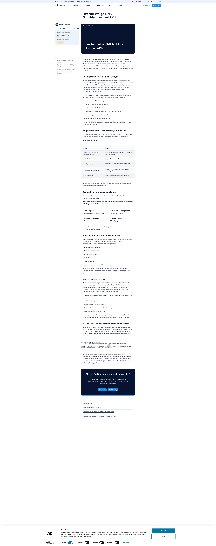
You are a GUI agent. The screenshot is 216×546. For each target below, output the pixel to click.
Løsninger (75, 5)
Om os (120, 5)
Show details (126, 542)
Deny (163, 536)
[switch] (87, 542)
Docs (110, 5)
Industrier (87, 5)
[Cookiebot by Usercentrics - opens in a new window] (49, 542)
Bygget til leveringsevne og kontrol (66, 69)
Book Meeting (113, 390)
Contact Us (102, 390)
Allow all (163, 530)
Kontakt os (156, 5)
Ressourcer (100, 5)
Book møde (146, 5)
